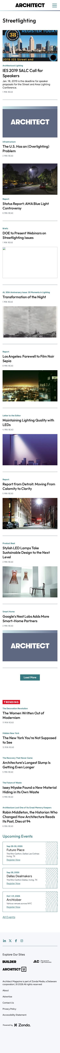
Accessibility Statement (14, 1015)
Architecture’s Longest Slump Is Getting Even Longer (26, 764)
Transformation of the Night (24, 297)
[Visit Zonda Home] (17, 1025)
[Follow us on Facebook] (16, 941)
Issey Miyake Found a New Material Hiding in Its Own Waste (30, 789)
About (6, 990)
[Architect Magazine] (30, 5)
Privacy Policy (9, 1009)
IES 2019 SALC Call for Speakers (23, 73)
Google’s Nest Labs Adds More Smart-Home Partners (26, 618)
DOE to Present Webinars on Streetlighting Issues (24, 235)
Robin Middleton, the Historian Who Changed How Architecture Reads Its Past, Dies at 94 (30, 817)
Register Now (13, 859)
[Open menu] (54, 5)
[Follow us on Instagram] (22, 941)
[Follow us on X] (10, 941)
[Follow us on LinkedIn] (4, 941)
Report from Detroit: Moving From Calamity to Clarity (29, 486)
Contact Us (8, 1002)
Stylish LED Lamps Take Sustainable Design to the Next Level (26, 552)
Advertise (7, 996)
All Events (9, 917)
